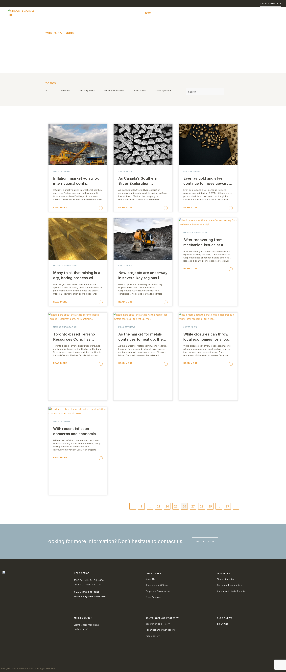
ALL (47, 90)
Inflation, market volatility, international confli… (76, 181)
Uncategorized (163, 90)
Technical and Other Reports (160, 629)
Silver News (140, 90)
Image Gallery (152, 636)
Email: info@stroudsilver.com (90, 596)
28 (201, 506)
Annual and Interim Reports (231, 591)
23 (158, 506)
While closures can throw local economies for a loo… (207, 336)
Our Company (154, 573)
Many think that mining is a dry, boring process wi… (76, 275)
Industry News (87, 90)
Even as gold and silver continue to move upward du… (206, 181)
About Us (150, 579)
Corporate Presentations (229, 585)
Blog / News (224, 618)
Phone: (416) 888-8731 (86, 592)
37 (227, 506)
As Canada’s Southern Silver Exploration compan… (137, 181)
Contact (223, 624)
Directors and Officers (156, 585)
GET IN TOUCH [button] (205, 541)
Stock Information (226, 579)
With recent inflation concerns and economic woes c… (74, 431)
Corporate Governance (157, 591)
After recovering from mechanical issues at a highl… (203, 243)
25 (175, 506)
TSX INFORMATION (270, 3)
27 (193, 506)
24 (167, 506)
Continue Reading (74, 208)
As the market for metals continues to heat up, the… (142, 336)
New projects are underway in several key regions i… (142, 275)
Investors (223, 573)
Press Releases (153, 597)
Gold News (64, 90)
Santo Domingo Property (162, 618)
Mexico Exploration (114, 90)
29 (210, 506)
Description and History (157, 623)
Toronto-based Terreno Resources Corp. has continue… (74, 337)
